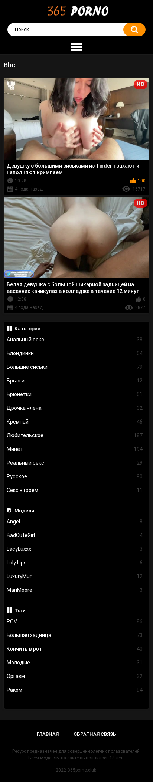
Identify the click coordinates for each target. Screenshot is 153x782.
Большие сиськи (75, 367)
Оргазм (75, 676)
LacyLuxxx (75, 549)
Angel (75, 522)
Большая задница (75, 635)
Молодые (75, 662)
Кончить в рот (75, 649)
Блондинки (75, 353)
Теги (20, 610)
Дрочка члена (75, 408)
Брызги (75, 381)
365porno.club (82, 770)
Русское (75, 476)
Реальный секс (75, 463)
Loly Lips (75, 563)
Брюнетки (75, 394)
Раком (75, 690)
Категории (27, 328)
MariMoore (75, 590)
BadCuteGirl (75, 535)
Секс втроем (75, 490)
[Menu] (76, 47)
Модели (24, 510)
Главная (48, 734)
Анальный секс (75, 340)
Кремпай (75, 422)
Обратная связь (95, 734)
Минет (75, 449)
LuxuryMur (75, 576)
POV (75, 621)
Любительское (75, 435)
